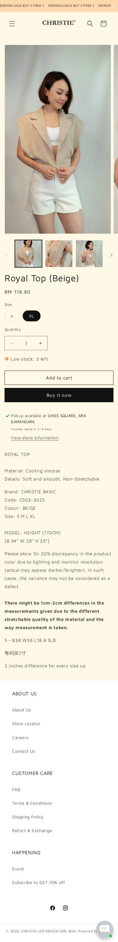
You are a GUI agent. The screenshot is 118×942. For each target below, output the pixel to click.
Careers (20, 737)
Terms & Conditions (32, 803)
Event (18, 868)
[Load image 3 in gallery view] (89, 253)
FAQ (16, 789)
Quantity (13, 329)
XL (31, 315)
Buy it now (59, 395)
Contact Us (23, 751)
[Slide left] (6, 255)
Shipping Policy (28, 816)
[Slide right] (111, 255)
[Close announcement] (114, 6)
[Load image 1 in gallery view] (28, 253)
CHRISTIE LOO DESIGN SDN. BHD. (49, 931)
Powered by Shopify (95, 931)
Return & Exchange (32, 830)
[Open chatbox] (104, 929)
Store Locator (26, 723)
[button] (12, 23)
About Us (21, 709)
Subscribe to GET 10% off (38, 882)
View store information (34, 437)
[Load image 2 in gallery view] (58, 253)
